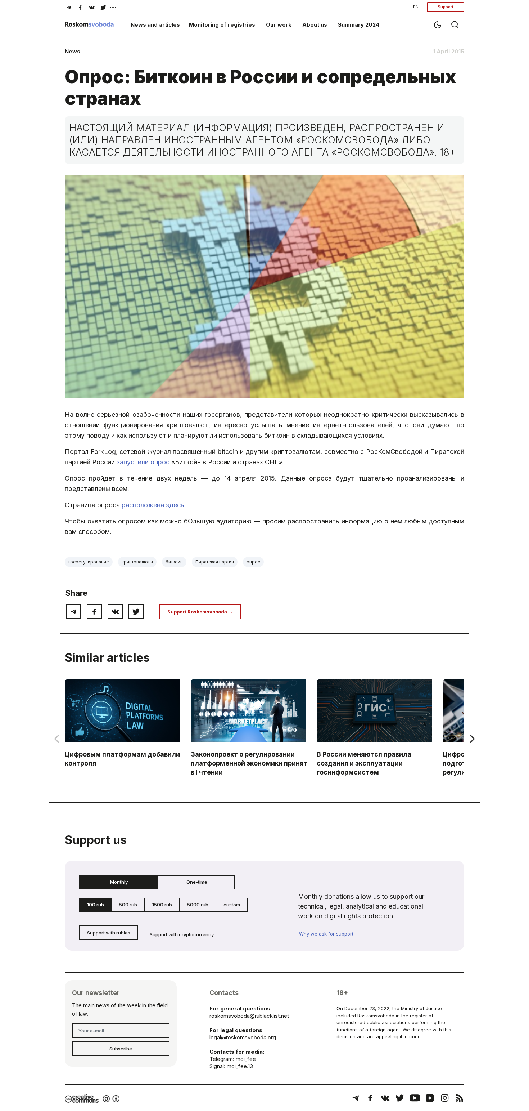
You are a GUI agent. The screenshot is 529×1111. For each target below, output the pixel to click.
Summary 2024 (358, 24)
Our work (278, 24)
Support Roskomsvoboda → (200, 612)
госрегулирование (88, 562)
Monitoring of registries (222, 24)
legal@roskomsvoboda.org (242, 1037)
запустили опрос (143, 462)
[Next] (471, 739)
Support (445, 6)
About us (314, 24)
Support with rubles (108, 933)
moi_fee (246, 1059)
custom (231, 904)
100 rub (95, 904)
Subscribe (120, 1049)
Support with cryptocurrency (182, 934)
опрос (253, 562)
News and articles (155, 24)
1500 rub (162, 904)
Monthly (119, 882)
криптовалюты (137, 562)
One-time (196, 882)
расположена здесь (153, 505)
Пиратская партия (214, 562)
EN (416, 6)
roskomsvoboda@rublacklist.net (249, 1015)
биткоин (174, 562)
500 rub (128, 904)
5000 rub (197, 904)
